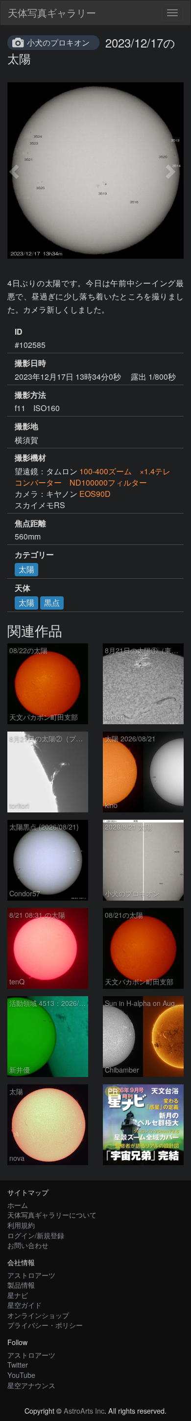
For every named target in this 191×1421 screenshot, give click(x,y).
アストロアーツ (31, 1275)
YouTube (21, 1375)
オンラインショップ (38, 1315)
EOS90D (95, 493)
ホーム (17, 1205)
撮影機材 (30, 457)
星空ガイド (24, 1304)
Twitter (17, 1364)
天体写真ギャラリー (52, 12)
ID (19, 331)
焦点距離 (30, 523)
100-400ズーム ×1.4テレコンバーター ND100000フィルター (92, 477)
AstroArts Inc (84, 1410)
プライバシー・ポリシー (45, 1325)
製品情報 (21, 1284)
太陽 (26, 569)
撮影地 (26, 426)
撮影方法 (30, 395)
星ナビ (17, 1295)
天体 (22, 588)
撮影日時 (30, 363)
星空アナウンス (31, 1385)
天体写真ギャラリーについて (51, 1214)
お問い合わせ (27, 1245)
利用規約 (21, 1225)
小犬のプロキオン (58, 42)
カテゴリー (34, 554)
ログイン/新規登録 (35, 1235)
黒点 (52, 602)
